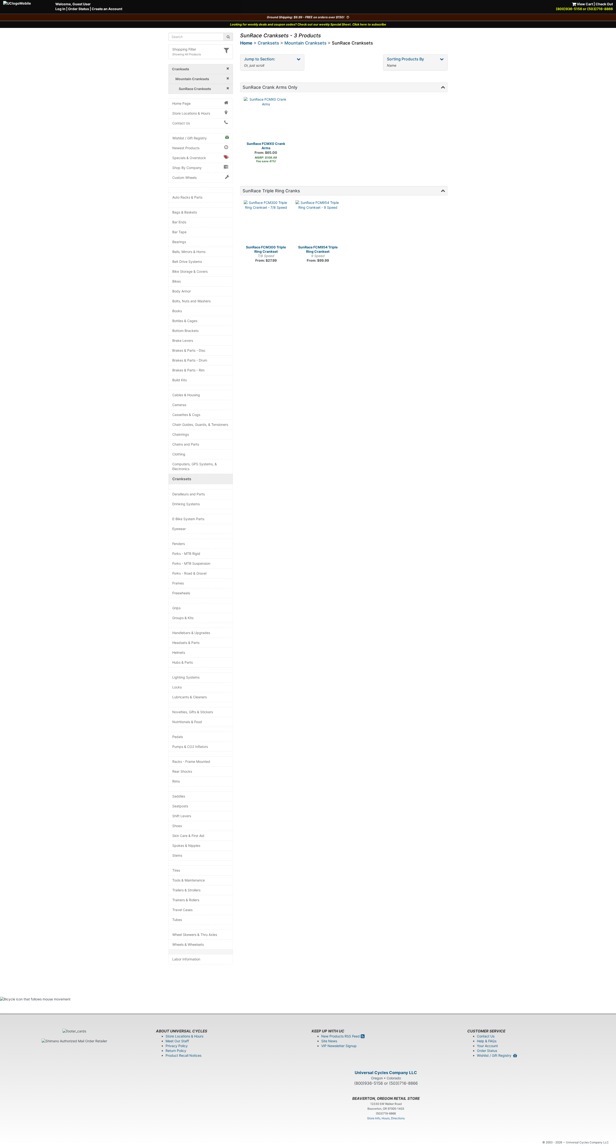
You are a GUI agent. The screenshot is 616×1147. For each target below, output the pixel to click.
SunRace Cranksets (352, 42)
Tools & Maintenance (188, 880)
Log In (60, 9)
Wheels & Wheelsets (188, 944)
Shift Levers (181, 816)
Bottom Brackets (185, 331)
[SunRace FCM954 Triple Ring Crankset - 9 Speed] (317, 222)
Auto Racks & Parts (187, 197)
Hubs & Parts (182, 662)
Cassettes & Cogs (186, 415)
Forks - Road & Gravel (189, 573)
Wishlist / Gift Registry (189, 138)
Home (246, 42)
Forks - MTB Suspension (191, 563)
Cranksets (181, 479)
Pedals (177, 737)
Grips (176, 608)
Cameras (179, 405)
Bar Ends (179, 222)
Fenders (178, 544)
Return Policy (176, 1051)
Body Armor (181, 291)
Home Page (181, 103)
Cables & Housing (186, 395)
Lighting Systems (185, 677)
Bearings (179, 242)
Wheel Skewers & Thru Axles (194, 935)
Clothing (178, 454)
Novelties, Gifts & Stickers (192, 712)
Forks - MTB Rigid (186, 553)
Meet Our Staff (177, 1041)
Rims (176, 781)
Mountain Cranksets (305, 42)
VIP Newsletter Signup (339, 1046)
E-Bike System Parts (188, 519)
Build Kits (179, 380)
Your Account (487, 1046)
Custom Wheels (184, 177)
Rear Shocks (182, 771)
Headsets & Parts (185, 643)
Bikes (176, 281)
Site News (329, 1041)
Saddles (178, 796)
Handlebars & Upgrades (191, 633)
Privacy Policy (177, 1046)
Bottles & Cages (184, 321)
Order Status (78, 9)
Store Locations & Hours (191, 113)
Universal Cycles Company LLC (386, 1072)
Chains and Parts (185, 444)
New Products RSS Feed (341, 1036)
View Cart (584, 4)
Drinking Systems (186, 504)
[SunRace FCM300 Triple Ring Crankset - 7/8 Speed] (266, 222)
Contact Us (181, 123)
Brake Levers (182, 340)
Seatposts (180, 806)
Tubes (177, 920)
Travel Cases (182, 910)
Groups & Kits (182, 618)
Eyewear (179, 529)
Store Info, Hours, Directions (386, 1118)
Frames (178, 583)
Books (177, 311)
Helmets (178, 652)
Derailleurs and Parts (188, 494)
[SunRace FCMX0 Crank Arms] (266, 119)
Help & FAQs (486, 1041)
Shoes (177, 826)
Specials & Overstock (189, 158)
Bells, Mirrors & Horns (188, 252)
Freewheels (181, 593)
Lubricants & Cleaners (189, 697)
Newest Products (185, 148)
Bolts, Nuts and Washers (191, 301)
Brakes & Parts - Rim (188, 370)
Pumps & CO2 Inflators (190, 747)
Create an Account (107, 9)
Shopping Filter (184, 49)
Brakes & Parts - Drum (189, 360)
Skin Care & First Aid (188, 836)
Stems (177, 855)
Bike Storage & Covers (190, 271)
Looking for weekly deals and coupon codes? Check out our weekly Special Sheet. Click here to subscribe (308, 24)
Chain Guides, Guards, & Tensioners (200, 424)
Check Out (604, 4)
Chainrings (180, 434)
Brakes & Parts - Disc (188, 350)
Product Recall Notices (183, 1055)
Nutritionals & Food (187, 722)
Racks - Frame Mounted (191, 761)
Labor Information (186, 959)
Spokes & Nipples (186, 845)
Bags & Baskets (184, 212)
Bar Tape (179, 232)
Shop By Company (187, 168)
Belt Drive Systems (187, 261)
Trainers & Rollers (185, 900)
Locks (177, 687)
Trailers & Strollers (186, 890)
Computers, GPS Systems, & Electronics (194, 466)
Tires (176, 870)
